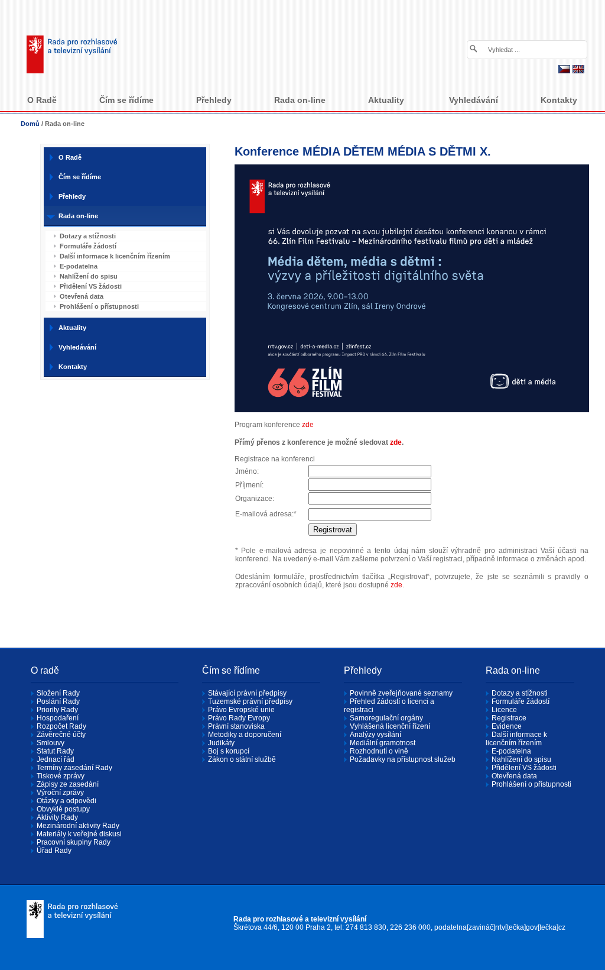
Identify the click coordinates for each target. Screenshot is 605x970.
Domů (30, 123)
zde (308, 425)
